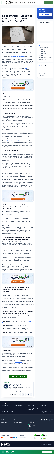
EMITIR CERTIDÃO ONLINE (16, 376)
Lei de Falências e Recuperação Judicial (11, 140)
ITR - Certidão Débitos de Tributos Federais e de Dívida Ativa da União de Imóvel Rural (33, 412)
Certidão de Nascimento (43, 25)
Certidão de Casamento (18, 405)
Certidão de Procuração (43, 36)
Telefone (31, 421)
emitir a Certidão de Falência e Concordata (13, 294)
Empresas (33, 2)
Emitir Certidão (48, 2)
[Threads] (28, 394)
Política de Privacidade (4, 420)
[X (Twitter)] (31, 394)
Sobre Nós (2, 419)
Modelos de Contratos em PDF (44, 75)
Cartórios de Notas (42, 51)
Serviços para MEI (42, 73)
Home (12, 2)
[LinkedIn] (23, 394)
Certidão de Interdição (43, 32)
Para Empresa (3, 425)
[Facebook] (26, 394)
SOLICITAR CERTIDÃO (45, 14)
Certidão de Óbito (43, 405)
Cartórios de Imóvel (42, 49)
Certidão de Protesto (42, 38)
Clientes (29, 2)
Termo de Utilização (4, 422)
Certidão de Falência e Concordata (17, 56)
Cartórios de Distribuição (43, 59)
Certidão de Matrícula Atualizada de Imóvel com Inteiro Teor (33, 409)
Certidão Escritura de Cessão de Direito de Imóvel (7, 412)
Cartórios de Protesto (42, 53)
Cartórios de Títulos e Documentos (45, 57)
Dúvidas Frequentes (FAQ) (18, 422)
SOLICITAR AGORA (46, 451)
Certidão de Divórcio (31, 405)
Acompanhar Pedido (38, 2)
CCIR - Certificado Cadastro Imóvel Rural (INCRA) (46, 412)
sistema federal (18, 361)
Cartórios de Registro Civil (43, 47)
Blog (25, 2)
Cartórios (21, 2)
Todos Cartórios (41, 69)
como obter (26, 68)
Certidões (16, 2)
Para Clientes (3, 424)
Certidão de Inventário (43, 34)
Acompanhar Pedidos (17, 420)
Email (30, 424)
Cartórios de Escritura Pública (44, 55)
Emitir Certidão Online (42, 67)
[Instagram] (20, 394)
